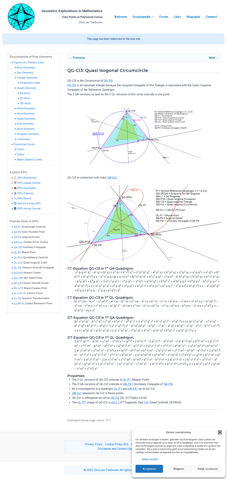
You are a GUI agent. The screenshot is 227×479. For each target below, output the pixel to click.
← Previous (77, 57)
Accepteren (149, 468)
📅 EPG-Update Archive (27, 182)
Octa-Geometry (25, 123)
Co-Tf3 (17, 298)
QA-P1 (17, 226)
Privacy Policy (94, 444)
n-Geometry (23, 139)
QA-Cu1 (18, 242)
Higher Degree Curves (29, 159)
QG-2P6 (18, 278)
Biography (193, 16)
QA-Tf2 (18, 247)
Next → (214, 57)
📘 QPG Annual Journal (27, 208)
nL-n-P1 (18, 293)
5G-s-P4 (18, 288)
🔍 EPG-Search (22, 198)
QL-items (25, 98)
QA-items (25, 93)
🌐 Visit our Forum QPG (27, 203)
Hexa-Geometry (26, 113)
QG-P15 (18, 272)
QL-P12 (18, 257)
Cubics (20, 154)
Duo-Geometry (25, 72)
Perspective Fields (30, 82)
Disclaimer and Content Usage (116, 448)
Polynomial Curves (24, 144)
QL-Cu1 (18, 262)
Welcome (120, 16)
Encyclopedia (141, 16)
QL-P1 (17, 252)
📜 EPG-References (25, 177)
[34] (146, 402)
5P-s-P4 (18, 283)
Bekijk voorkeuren (208, 468)
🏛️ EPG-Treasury (23, 193)
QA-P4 (17, 237)
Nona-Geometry (26, 128)
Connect (211, 16)
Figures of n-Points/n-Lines (29, 62)
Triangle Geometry (27, 77)
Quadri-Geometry (26, 87)
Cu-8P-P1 (19, 303)
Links (177, 16)
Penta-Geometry (26, 108)
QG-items (25, 103)
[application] (152, 17)
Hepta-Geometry (26, 118)
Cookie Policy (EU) (116, 444)
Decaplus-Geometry (28, 133)
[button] (220, 432)
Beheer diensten (150, 459)
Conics (20, 149)
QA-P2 (17, 232)
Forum (163, 16)
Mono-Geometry (26, 67)
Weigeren (178, 468)
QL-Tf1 (18, 267)
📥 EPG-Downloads (25, 188)
